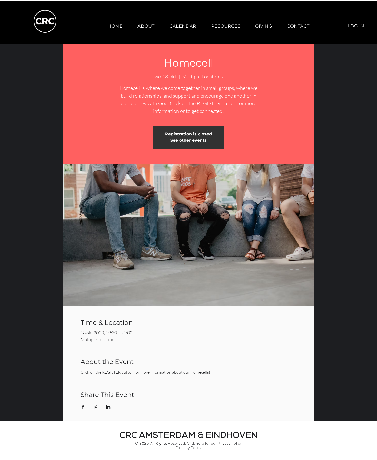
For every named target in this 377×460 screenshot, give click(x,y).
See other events (188, 140)
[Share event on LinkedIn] (108, 407)
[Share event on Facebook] (83, 407)
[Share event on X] (95, 407)
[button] (146, 26)
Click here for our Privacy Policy (214, 444)
